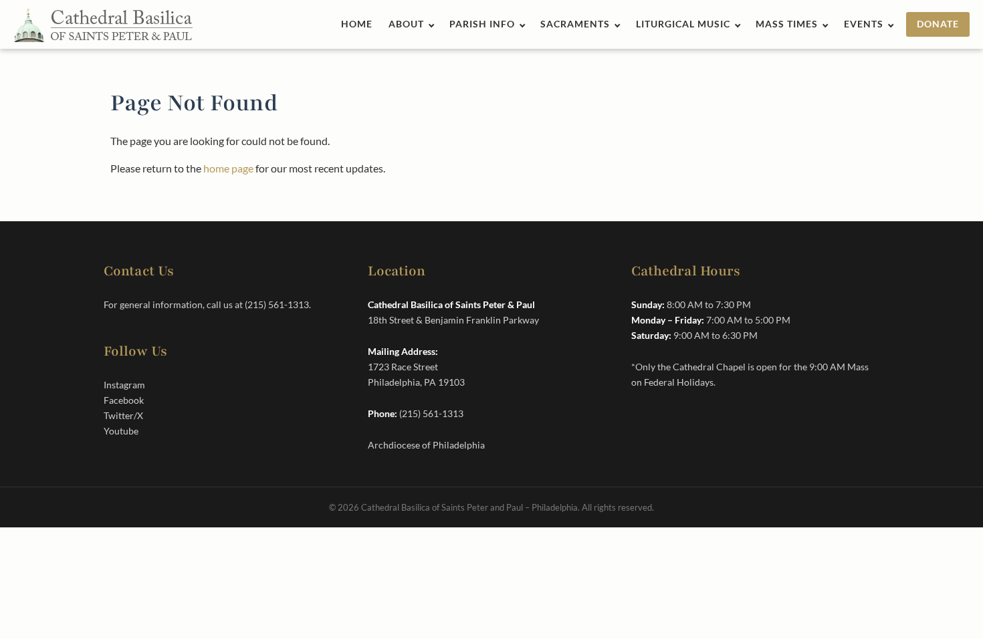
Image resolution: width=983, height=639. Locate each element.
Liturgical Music (683, 24)
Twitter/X (123, 415)
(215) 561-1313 (277, 304)
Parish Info (482, 24)
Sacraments (575, 24)
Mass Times (787, 24)
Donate (938, 24)
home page (228, 168)
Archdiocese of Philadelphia (426, 445)
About (406, 24)
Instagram (124, 384)
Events (863, 24)
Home (356, 24)
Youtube (121, 430)
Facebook (124, 400)
